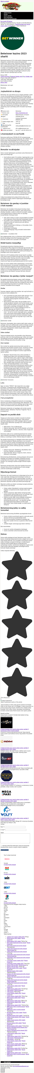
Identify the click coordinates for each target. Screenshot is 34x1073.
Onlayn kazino (7, 12)
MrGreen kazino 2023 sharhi (14, 968)
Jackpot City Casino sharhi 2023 (16, 937)
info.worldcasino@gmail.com (21, 1066)
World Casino (11, 950)
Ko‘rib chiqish (12, 864)
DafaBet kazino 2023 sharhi (8, 749)
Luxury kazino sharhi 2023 (14, 993)
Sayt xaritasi (7, 1062)
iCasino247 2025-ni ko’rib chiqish (10, 730)
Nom (2, 827)
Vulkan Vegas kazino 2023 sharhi (16, 1017)
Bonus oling (4, 82)
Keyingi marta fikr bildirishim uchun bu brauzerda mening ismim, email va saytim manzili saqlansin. (15, 846)
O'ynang (6, 864)
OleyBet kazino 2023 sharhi (8, 766)
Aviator (6, 14)
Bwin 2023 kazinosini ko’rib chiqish (16, 942)
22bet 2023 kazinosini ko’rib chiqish (17, 948)
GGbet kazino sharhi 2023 (14, 1002)
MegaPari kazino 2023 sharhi (9, 801)
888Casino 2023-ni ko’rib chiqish (16, 1006)
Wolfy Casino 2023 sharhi (8, 819)
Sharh (2, 832)
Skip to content (5, 1)
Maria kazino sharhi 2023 (14, 997)
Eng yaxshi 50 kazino (6, 21)
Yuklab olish (18, 76)
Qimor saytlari (7, 15)
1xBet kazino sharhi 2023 (14, 986)
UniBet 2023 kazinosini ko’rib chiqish (17, 980)
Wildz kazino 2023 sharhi (14, 938)
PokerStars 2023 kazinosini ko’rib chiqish (18, 954)
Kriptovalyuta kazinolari (10, 18)
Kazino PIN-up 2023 (12, 965)
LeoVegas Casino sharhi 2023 (15, 960)
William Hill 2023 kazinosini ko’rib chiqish (18, 974)
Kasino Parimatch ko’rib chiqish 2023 (17, 1027)
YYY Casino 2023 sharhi (7, 784)
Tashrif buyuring (5, 76)
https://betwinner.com (22, 113)
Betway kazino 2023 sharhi (14, 1023)
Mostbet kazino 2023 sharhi (14, 1012)
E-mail (3, 830)
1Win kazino (10, 990)
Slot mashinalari (8, 17)
